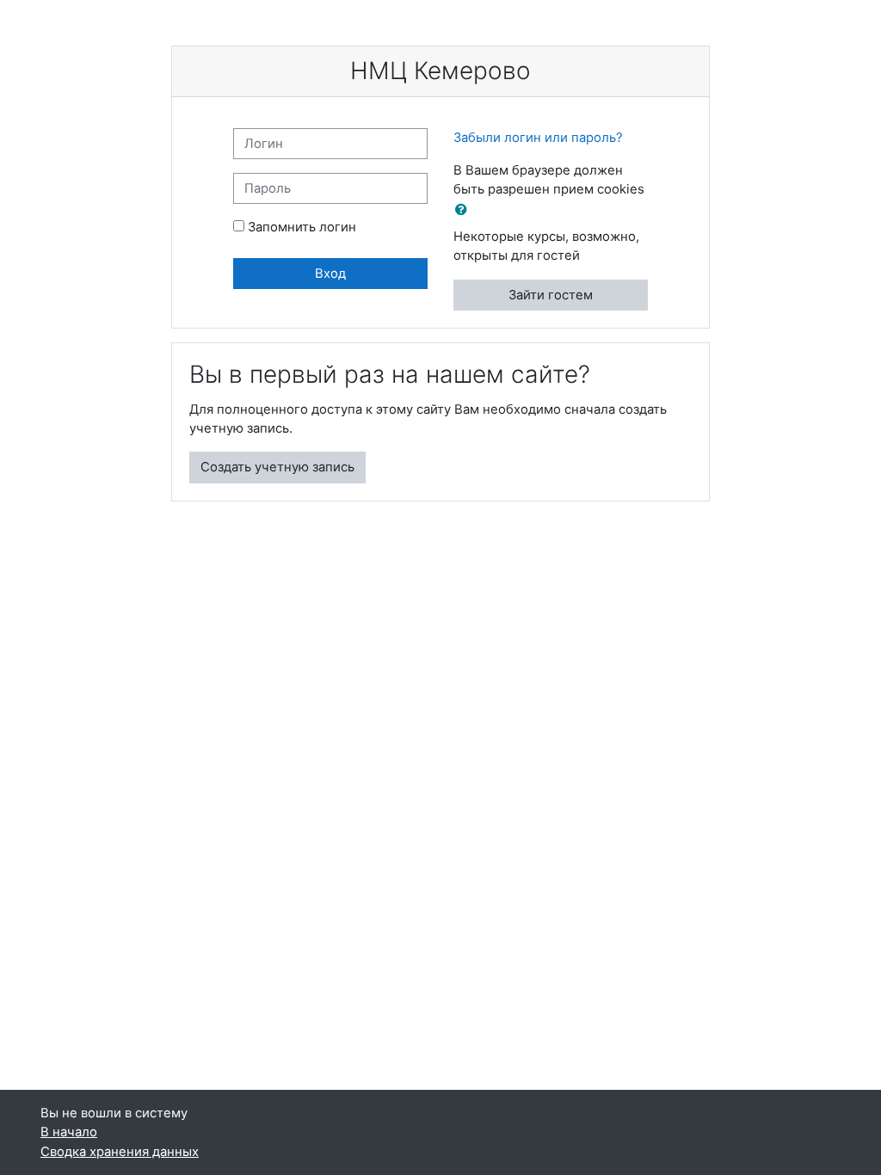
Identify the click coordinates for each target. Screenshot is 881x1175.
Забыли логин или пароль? (538, 137)
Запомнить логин (302, 227)
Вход (330, 273)
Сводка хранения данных (119, 1152)
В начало (68, 1132)
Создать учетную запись (277, 467)
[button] (464, 210)
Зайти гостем (550, 295)
